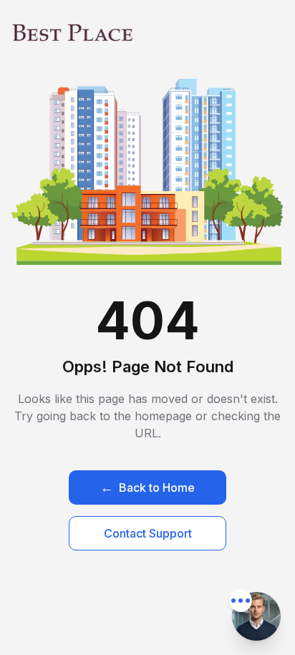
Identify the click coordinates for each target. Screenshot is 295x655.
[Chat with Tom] (256, 616)
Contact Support (148, 533)
